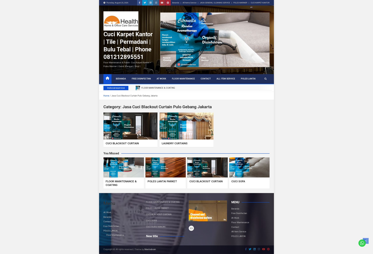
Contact (206, 78)
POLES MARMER (240, 3)
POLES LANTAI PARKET (162, 181)
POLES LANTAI (248, 78)
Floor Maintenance (183, 78)
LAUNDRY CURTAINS (175, 143)
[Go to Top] (366, 241)
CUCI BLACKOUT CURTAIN (122, 143)
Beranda (175, 3)
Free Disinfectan (141, 78)
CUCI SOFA (238, 181)
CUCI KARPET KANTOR (260, 3)
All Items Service (189, 3)
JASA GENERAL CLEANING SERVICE (215, 3)
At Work (161, 78)
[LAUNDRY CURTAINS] (187, 125)
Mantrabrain (150, 249)
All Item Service (226, 78)
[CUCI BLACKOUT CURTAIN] (130, 125)
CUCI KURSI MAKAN (155, 226)
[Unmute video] (208, 210)
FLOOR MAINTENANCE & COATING (163, 202)
